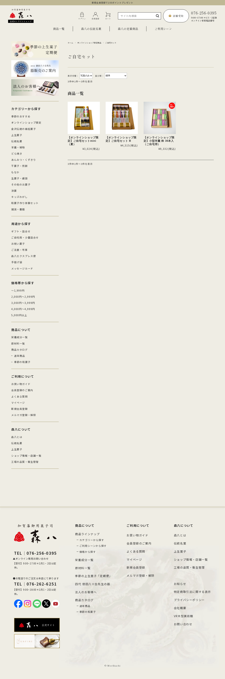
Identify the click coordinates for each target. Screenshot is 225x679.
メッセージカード (22, 268)
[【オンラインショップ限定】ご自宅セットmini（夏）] (84, 118)
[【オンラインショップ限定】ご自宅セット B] (122, 118)
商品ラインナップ (87, 534)
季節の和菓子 (22, 362)
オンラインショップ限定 (26, 122)
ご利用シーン (163, 29)
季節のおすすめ (20, 116)
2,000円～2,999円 (23, 296)
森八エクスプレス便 (23, 256)
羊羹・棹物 (18, 147)
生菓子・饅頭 (19, 178)
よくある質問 (19, 396)
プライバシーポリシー (189, 600)
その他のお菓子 (20, 184)
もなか (15, 172)
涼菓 (14, 190)
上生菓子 (16, 135)
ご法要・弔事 (19, 250)
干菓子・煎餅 (19, 166)
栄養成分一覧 (19, 337)
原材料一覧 (18, 343)
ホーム (70, 42)
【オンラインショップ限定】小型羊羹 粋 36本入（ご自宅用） (159, 141)
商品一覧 (59, 29)
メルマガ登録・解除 (23, 415)
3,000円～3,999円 (23, 303)
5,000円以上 (19, 315)
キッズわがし (19, 197)
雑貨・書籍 (18, 209)
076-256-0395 (204, 16)
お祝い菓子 (18, 243)
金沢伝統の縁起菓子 (23, 129)
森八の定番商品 (128, 29)
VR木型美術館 (183, 616)
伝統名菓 (16, 141)
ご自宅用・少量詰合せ (25, 237)
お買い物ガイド (20, 384)
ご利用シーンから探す (93, 545)
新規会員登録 (19, 409)
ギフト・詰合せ (20, 231)
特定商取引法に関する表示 (192, 592)
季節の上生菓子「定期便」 (93, 576)
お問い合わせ (183, 624)
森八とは (16, 437)
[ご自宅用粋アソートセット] (160, 118)
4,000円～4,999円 (23, 309)
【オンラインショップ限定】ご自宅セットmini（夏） (83, 141)
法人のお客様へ (86, 592)
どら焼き (16, 153)
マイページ (18, 402)
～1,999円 (17, 290)
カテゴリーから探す (91, 540)
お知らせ (180, 584)
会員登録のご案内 (22, 390)
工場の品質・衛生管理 (25, 462)
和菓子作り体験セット (25, 203)
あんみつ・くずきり (23, 159)
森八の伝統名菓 (91, 29)
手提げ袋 (16, 262)
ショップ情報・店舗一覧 (26, 455)
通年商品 (19, 356)
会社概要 (180, 608)
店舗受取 (178, 16)
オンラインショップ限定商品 (89, 42)
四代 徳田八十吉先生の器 (92, 584)
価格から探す (87, 551)
